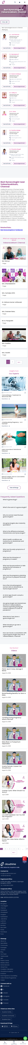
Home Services (5, 965)
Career (3, 980)
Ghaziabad (4, 912)
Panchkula (4, 932)
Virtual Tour (4, 967)
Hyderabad (4, 916)
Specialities (4, 943)
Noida (2, 929)
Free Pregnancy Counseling (9, 975)
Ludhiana (3, 923)
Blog (2, 952)
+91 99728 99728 (6, 875)
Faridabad (4, 910)
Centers (3, 949)
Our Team (4, 954)
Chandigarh (4, 906)
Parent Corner (5, 960)
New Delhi (3, 927)
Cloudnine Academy (7, 971)
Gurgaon (3, 914)
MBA (2, 958)
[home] (7, 2)
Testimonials (4, 956)
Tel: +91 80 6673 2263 (7, 885)
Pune (2, 934)
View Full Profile (6, 48)
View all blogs (14, 488)
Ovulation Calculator (7, 969)
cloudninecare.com (12, 1039)
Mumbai (3, 925)
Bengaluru (4, 903)
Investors (3, 973)
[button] (25, 2)
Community (4, 945)
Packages (4, 947)
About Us (3, 941)
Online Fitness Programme (8, 978)
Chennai (3, 908)
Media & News (5, 962)
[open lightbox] (14, 252)
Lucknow (3, 921)
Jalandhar (4, 919)
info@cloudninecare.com (8, 873)
